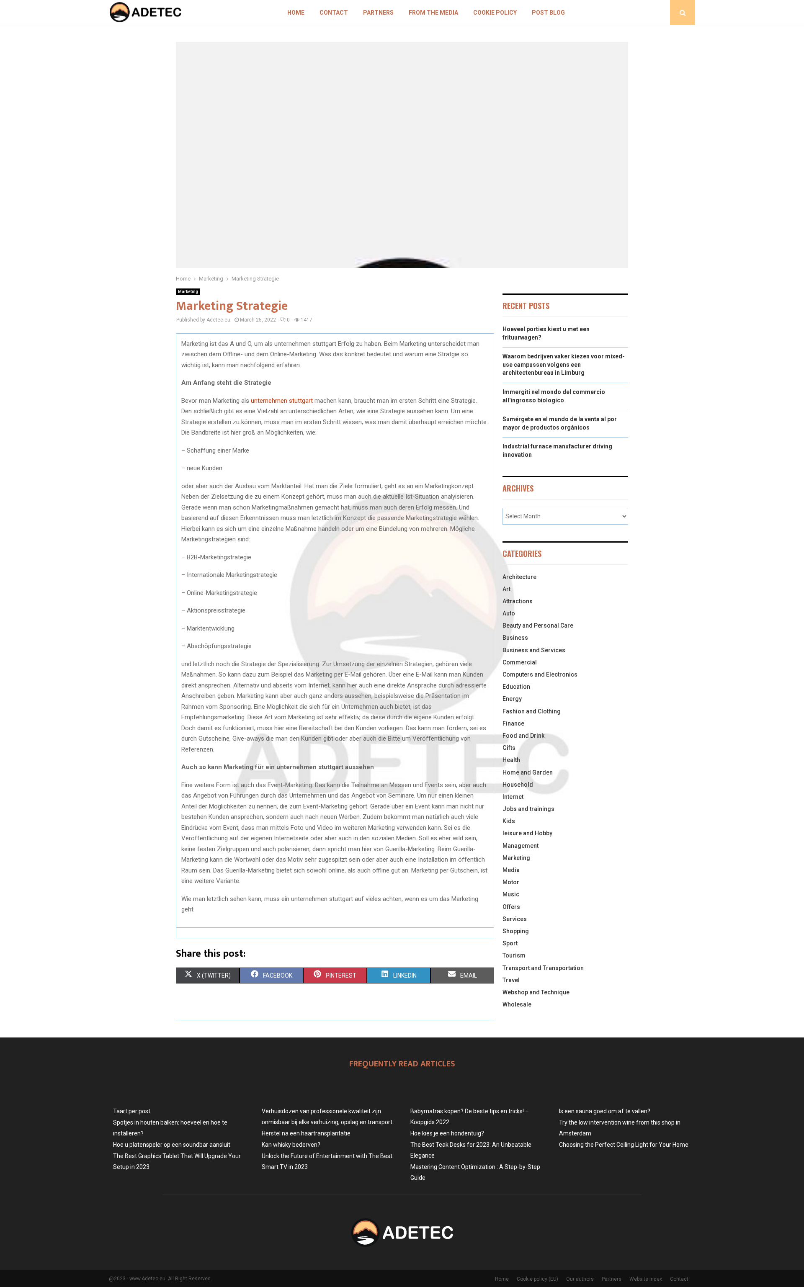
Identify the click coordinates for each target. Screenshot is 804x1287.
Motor (510, 882)
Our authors (580, 1279)
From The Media (433, 12)
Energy (512, 698)
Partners (378, 12)
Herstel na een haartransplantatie (306, 1133)
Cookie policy (495, 12)
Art (506, 589)
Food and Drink (523, 735)
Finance (513, 723)
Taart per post (131, 1111)
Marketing (188, 291)
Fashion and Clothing (531, 711)
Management (520, 845)
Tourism (514, 955)
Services (514, 919)
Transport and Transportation (543, 968)
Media (511, 870)
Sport (510, 943)
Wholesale (516, 1004)
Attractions (517, 601)
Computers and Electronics (539, 674)
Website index (645, 1279)
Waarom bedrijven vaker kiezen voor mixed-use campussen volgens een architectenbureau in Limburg (563, 364)
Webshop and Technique (536, 992)
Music (510, 894)
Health (511, 760)
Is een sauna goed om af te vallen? (604, 1111)
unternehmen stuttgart (282, 400)
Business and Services (533, 650)
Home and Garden (527, 772)
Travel (511, 980)
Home (295, 12)
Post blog (548, 12)
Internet (512, 796)
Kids (508, 821)
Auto (508, 613)
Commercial (519, 662)
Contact (334, 12)
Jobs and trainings (528, 809)
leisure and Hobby (527, 833)
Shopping (515, 931)
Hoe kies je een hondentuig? (447, 1133)
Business (515, 637)
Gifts (508, 747)
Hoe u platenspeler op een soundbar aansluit (171, 1144)
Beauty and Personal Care (537, 625)
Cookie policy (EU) (537, 1279)
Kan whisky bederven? (291, 1144)
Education (516, 686)
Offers (511, 906)
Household (517, 784)
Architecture (519, 577)
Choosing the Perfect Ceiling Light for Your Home (623, 1144)
